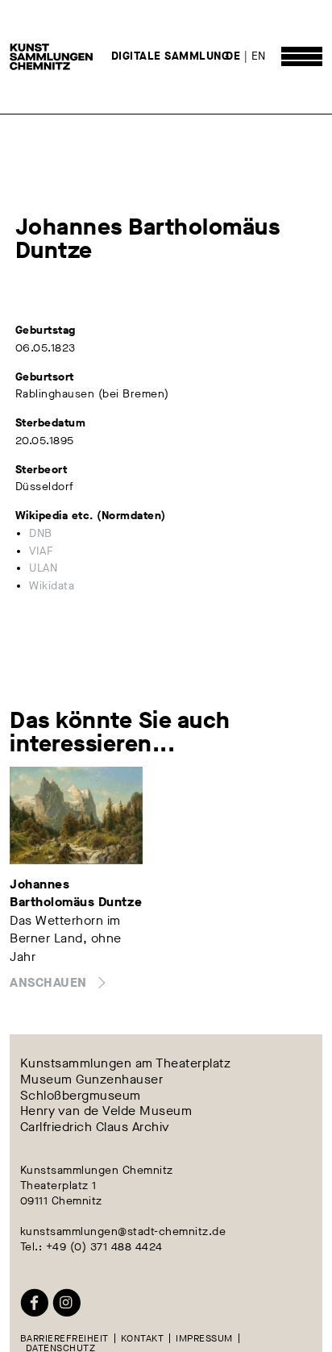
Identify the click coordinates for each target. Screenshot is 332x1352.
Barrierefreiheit (64, 1338)
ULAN (43, 568)
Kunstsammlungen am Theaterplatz (125, 1064)
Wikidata (51, 586)
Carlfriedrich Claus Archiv (95, 1127)
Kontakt (142, 1338)
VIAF (41, 551)
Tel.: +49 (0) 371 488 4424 (91, 1247)
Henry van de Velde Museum (106, 1111)
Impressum (204, 1338)
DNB (40, 533)
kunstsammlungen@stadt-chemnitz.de (123, 1232)
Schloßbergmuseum (80, 1096)
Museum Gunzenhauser (92, 1079)
